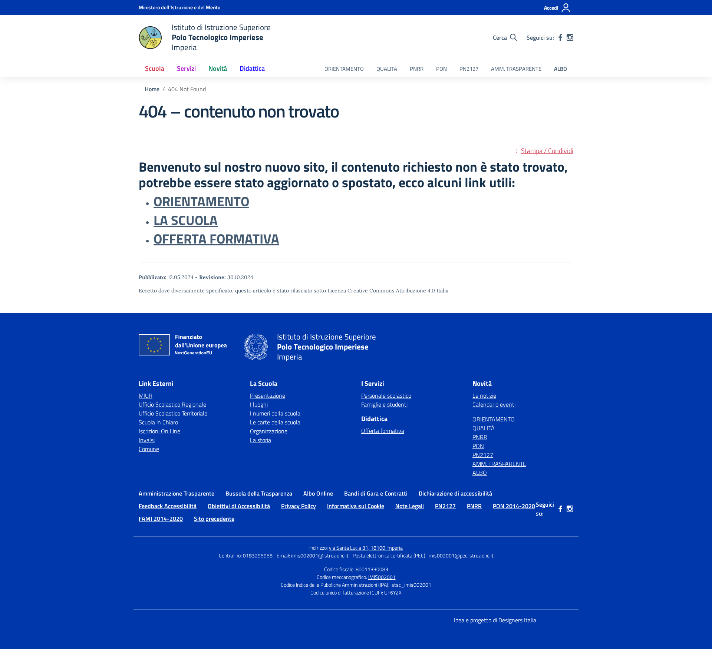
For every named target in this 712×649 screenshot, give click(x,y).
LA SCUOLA (186, 220)
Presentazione (267, 395)
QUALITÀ (386, 68)
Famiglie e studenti (384, 404)
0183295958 (258, 555)
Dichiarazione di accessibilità (455, 493)
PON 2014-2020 (514, 505)
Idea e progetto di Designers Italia (495, 620)
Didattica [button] (252, 68)
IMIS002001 (382, 577)
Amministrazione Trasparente (176, 493)
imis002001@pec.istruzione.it (461, 555)
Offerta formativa (382, 430)
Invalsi (147, 440)
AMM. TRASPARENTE (516, 68)
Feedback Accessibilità (168, 505)
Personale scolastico (386, 395)
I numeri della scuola (275, 413)
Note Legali (409, 505)
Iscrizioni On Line (159, 431)
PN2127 (468, 68)
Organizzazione (268, 431)
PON (441, 68)
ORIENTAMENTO (344, 68)
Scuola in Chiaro (158, 422)
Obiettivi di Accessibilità (239, 505)
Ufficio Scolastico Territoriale (173, 413)
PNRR (416, 68)
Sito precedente (214, 518)
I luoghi (259, 404)
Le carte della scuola (275, 422)
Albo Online (318, 493)
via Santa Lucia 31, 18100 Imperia (366, 548)
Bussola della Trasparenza (258, 493)
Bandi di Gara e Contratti (376, 493)
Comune (149, 448)
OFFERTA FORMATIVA (216, 239)
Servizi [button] (186, 68)
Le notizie (484, 395)
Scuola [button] (154, 68)
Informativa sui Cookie (355, 505)
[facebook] (560, 37)
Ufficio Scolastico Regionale (172, 404)
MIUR (145, 395)
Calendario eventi (493, 404)
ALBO (560, 68)
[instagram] (570, 37)
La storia (260, 440)
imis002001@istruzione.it (320, 555)
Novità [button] (217, 68)
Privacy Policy (298, 505)
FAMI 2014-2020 (161, 518)
